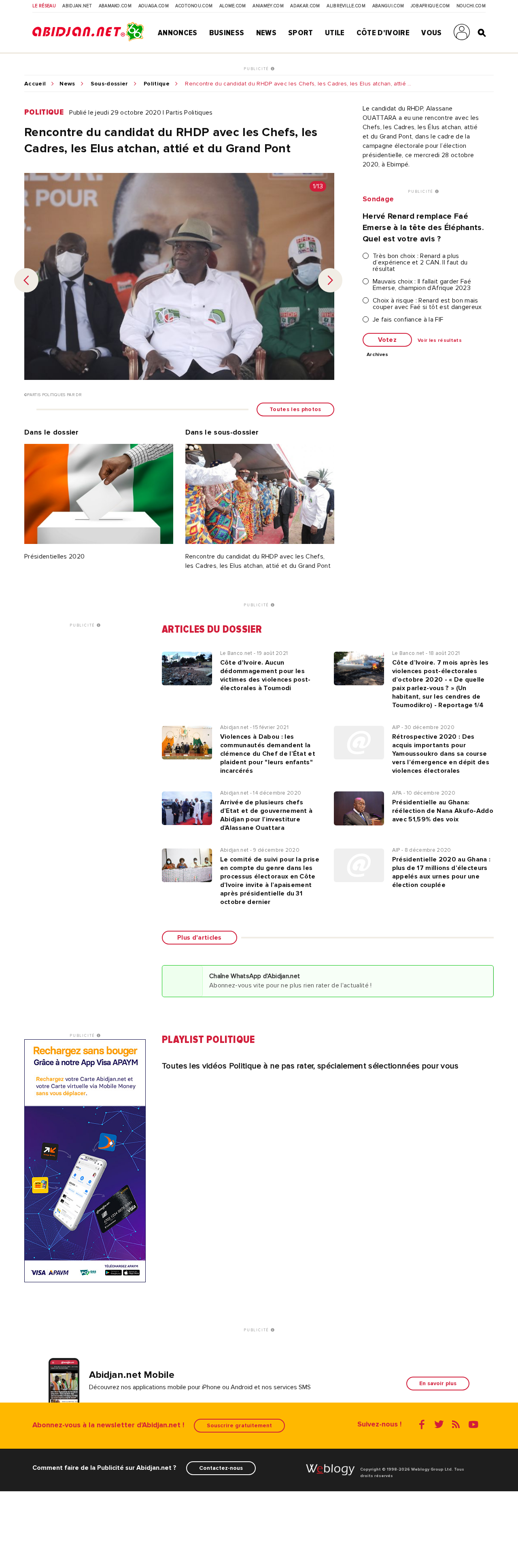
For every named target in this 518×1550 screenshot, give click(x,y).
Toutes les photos (295, 409)
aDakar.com (305, 6)
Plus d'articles (199, 938)
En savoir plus (437, 1383)
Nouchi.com (471, 6)
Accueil (35, 84)
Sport (300, 33)
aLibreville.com (346, 6)
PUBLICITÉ (257, 69)
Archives (377, 354)
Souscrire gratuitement (239, 1425)
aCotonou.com (193, 6)
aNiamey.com (268, 6)
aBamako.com (115, 6)
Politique (157, 84)
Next (330, 280)
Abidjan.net (77, 6)
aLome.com (232, 6)
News (266, 33)
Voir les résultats (440, 340)
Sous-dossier (109, 84)
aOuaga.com (153, 6)
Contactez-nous (221, 1468)
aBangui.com (388, 6)
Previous (26, 280)
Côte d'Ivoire (383, 33)
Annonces (177, 33)
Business (226, 33)
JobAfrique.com (430, 6)
